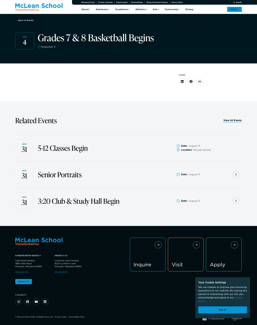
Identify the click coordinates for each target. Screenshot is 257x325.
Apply (217, 264)
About (85, 9)
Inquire (233, 9)
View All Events (232, 120)
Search (239, 2)
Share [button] (199, 81)
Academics (121, 9)
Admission (102, 9)
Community (171, 9)
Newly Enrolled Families (157, 2)
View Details (235, 174)
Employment (122, 2)
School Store (177, 2)
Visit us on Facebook (27, 301)
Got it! (222, 309)
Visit (177, 264)
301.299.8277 (61, 272)
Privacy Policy (61, 317)
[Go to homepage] (39, 7)
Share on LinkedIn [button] (182, 81)
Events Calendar (105, 2)
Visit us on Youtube (36, 301)
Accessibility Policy (77, 317)
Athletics (140, 9)
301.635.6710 (21, 272)
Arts (155, 9)
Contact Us (23, 281)
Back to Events (26, 20)
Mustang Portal (88, 2)
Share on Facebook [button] (190, 81)
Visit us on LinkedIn (44, 301)
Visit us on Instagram (18, 301)
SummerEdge (137, 2)
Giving (189, 9)
